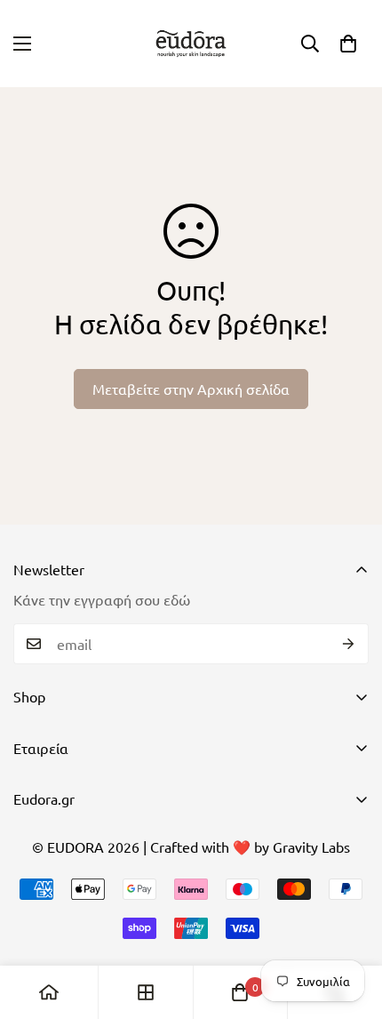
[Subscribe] (349, 643)
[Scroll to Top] (350, 925)
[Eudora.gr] (191, 43)
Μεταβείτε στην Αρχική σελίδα (191, 388)
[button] (348, 43)
